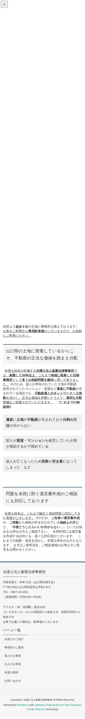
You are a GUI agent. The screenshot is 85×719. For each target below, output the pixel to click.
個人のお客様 (12, 655)
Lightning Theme (43, 705)
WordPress (23, 705)
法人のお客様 (12, 664)
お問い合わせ (12, 680)
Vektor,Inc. (40, 709)
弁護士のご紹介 (14, 639)
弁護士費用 (11, 672)
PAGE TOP (78, 693)
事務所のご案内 (14, 647)
